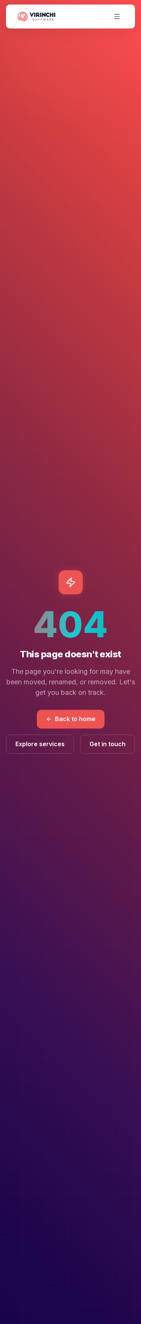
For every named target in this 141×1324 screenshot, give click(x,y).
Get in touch (107, 744)
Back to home (75, 719)
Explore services (40, 744)
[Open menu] (117, 16)
